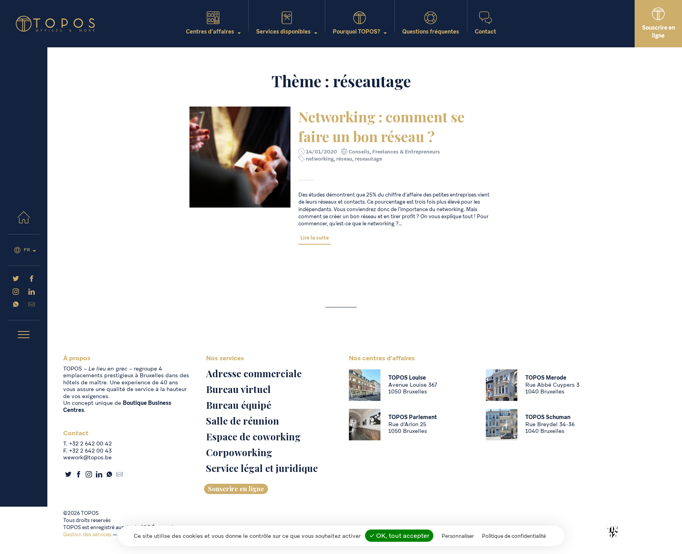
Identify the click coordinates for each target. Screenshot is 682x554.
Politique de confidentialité (514, 536)
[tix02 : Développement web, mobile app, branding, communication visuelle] (612, 532)
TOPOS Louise (407, 377)
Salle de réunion (242, 420)
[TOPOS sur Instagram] (16, 292)
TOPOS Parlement (412, 417)
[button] (24, 335)
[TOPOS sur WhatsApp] (16, 305)
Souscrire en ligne (236, 489)
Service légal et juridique (262, 468)
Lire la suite (314, 237)
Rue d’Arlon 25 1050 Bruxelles (407, 428)
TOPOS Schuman (547, 417)
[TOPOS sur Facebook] (31, 279)
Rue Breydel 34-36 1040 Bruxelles (550, 428)
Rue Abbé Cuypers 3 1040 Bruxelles (552, 388)
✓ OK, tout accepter (399, 536)
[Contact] (31, 305)
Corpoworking (239, 452)
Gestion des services (87, 534)
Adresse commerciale (254, 373)
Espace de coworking (253, 436)
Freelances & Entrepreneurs (406, 151)
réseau (344, 158)
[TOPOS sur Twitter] (16, 279)
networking (320, 158)
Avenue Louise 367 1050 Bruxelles (412, 388)
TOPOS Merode (545, 377)
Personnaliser (458, 536)
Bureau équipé (238, 405)
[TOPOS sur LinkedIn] (31, 292)
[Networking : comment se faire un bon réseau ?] (239, 157)
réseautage (368, 158)
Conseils (359, 151)
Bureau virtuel (238, 389)
